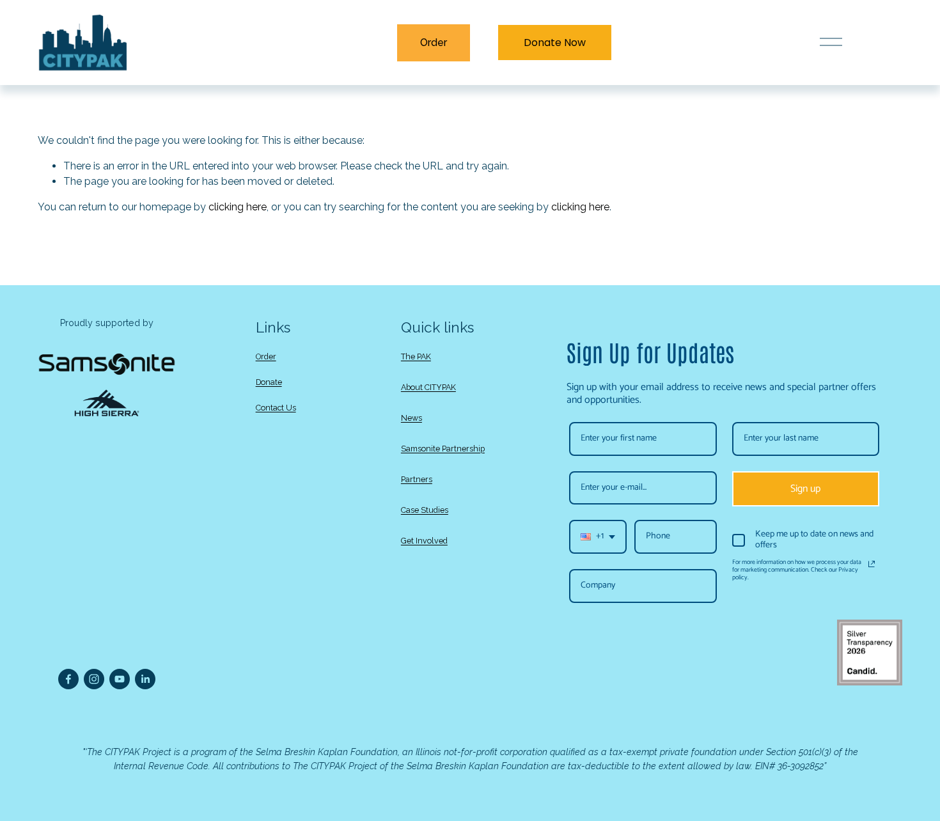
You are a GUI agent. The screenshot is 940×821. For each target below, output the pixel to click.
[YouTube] (119, 679)
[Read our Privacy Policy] (871, 564)
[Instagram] (94, 679)
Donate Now (555, 42)
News (411, 418)
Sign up (805, 488)
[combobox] (598, 537)
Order (433, 42)
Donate (269, 382)
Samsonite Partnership (443, 448)
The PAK (416, 356)
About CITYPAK (428, 387)
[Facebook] (68, 679)
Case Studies (424, 510)
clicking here (237, 207)
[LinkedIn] (145, 679)
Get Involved (424, 540)
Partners (416, 479)
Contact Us (276, 407)
